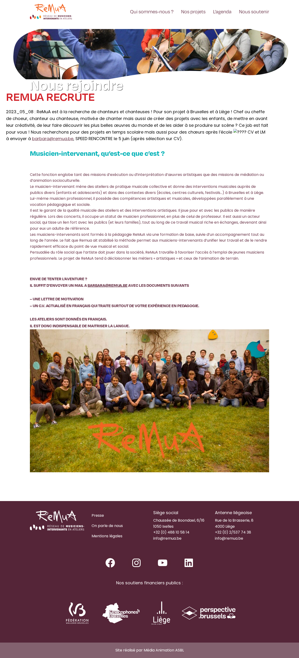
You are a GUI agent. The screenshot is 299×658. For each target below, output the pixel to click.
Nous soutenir (254, 11)
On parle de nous (107, 525)
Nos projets (193, 11)
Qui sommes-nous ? (152, 11)
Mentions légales (107, 536)
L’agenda (222, 11)
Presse (98, 515)
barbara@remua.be (52, 139)
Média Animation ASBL (164, 650)
